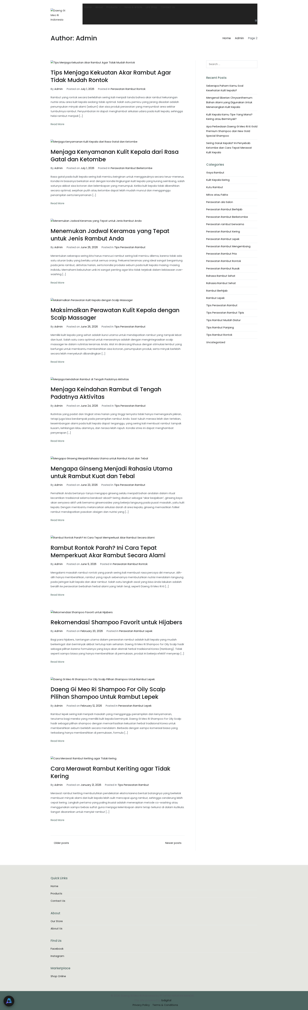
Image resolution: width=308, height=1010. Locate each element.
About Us (56, 928)
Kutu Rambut (214, 187)
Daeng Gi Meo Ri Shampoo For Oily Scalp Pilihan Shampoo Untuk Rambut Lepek (108, 693)
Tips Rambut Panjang (220, 327)
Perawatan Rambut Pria (221, 253)
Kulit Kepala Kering (218, 180)
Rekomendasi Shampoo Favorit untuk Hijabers (116, 622)
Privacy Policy (141, 1005)
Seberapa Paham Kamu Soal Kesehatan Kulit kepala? (224, 88)
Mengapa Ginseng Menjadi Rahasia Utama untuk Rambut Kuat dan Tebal (111, 472)
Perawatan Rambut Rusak (223, 268)
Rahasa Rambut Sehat (220, 276)
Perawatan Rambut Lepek (135, 631)
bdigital (166, 1000)
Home (88, 7)
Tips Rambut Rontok (219, 335)
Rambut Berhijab (217, 290)
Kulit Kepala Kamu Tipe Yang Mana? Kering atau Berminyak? (229, 117)
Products (111, 7)
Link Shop (151, 7)
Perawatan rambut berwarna (225, 224)
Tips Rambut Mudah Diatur (223, 320)
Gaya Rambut (215, 172)
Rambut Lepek (215, 298)
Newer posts (173, 843)
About (99, 7)
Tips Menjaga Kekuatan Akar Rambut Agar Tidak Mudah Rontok (111, 76)
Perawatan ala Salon (219, 202)
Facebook (57, 949)
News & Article (133, 7)
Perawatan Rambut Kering (223, 231)
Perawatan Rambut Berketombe (131, 168)
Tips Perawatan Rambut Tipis (225, 312)
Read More (57, 124)
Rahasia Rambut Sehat (221, 283)
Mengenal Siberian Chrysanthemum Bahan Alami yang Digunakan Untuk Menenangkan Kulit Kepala (229, 102)
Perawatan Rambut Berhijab (224, 209)
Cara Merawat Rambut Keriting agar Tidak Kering (110, 772)
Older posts (61, 843)
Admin (58, 89)
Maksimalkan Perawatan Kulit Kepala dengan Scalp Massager (115, 314)
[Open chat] (9, 1001)
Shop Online (58, 976)
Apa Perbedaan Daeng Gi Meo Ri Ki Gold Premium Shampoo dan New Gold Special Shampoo (231, 131)
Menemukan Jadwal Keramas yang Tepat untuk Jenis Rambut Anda (110, 234)
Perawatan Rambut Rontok (128, 89)
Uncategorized (215, 342)
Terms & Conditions (165, 1005)
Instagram (57, 956)
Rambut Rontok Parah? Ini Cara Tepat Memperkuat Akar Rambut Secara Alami (108, 551)
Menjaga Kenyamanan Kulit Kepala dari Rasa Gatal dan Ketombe (115, 155)
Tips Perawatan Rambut (129, 247)
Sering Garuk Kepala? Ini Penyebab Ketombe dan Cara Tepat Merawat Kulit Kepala (229, 147)
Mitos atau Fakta (217, 195)
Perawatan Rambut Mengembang (228, 246)
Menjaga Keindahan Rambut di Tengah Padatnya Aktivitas (106, 393)
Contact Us (168, 7)
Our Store (57, 921)
